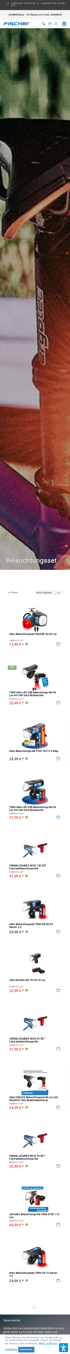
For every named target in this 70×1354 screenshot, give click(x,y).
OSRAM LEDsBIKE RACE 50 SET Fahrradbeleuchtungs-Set (27, 1157)
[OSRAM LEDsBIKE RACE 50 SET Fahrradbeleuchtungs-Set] (34, 1140)
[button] (63, 1347)
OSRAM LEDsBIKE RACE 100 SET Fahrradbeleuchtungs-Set (27, 867)
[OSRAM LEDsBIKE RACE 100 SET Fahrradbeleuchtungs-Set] (34, 850)
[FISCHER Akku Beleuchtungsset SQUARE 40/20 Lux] (34, 618)
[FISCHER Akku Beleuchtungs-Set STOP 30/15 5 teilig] (34, 736)
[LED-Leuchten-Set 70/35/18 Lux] (58, 990)
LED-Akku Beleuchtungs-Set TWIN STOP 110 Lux (34, 1216)
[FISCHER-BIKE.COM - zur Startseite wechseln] (17, 24)
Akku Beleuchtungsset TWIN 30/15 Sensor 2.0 (33, 1274)
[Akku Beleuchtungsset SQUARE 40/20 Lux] (58, 644)
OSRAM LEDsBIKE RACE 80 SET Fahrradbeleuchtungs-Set (27, 1040)
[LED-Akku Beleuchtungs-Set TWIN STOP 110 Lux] (58, 1224)
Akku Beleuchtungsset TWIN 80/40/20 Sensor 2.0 (31, 925)
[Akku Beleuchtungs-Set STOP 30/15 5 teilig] (58, 758)
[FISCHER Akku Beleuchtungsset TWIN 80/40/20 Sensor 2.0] (34, 909)
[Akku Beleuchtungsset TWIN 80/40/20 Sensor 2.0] (58, 931)
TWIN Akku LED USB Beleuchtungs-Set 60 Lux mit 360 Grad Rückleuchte (32, 808)
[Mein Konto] (56, 24)
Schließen (11, 1349)
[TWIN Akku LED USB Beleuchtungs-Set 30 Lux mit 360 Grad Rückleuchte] (58, 702)
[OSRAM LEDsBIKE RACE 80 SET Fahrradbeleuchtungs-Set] (34, 1023)
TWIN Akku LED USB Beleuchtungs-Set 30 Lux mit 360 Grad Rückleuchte (32, 694)
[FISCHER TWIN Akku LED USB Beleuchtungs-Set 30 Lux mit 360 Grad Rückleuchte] (34, 677)
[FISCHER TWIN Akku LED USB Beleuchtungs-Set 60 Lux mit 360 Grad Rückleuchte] (34, 792)
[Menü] (64, 24)
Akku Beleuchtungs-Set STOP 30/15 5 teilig (33, 751)
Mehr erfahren (48, 1343)
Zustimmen (26, 1349)
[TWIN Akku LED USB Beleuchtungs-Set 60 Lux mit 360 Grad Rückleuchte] (58, 817)
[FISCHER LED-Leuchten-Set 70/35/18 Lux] (34, 965)
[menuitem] (64, 24)
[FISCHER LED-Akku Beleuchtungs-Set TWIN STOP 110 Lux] (34, 1199)
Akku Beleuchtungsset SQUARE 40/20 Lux (33, 634)
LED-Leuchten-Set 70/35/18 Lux (27, 980)
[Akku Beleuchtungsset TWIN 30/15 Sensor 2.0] (58, 1280)
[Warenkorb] (50, 24)
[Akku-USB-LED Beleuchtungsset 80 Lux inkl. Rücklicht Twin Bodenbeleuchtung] (58, 1107)
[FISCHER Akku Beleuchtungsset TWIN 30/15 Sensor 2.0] (34, 1258)
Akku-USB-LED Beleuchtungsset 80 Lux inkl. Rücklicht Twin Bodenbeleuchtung (34, 1099)
